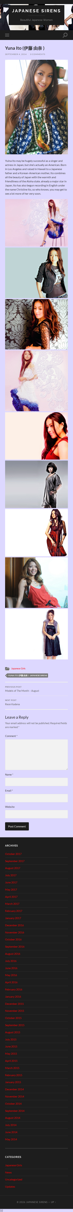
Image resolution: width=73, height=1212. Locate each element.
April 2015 (11, 1060)
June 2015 (11, 1046)
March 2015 (12, 1067)
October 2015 (13, 1017)
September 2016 (14, 946)
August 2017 (12, 868)
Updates (10, 1186)
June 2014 (11, 1132)
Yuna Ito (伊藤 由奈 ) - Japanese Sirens (27, 675)
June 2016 (11, 968)
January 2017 (13, 918)
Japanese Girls (18, 668)
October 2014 (13, 1103)
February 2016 (13, 989)
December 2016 (14, 925)
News (8, 1172)
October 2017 (13, 853)
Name (9, 774)
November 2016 (14, 932)
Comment (11, 735)
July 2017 (10, 875)
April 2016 (11, 982)
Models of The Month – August (22, 689)
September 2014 (14, 1110)
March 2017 (12, 903)
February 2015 (13, 1075)
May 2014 (11, 1139)
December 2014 (14, 1089)
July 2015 (10, 1039)
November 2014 (14, 1096)
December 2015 (14, 1003)
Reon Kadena (12, 702)
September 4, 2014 (16, 54)
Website (10, 806)
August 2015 (12, 1032)
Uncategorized (13, 1179)
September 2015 (14, 1025)
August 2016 (12, 953)
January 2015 (13, 1082)
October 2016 (13, 939)
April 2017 (11, 896)
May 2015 (11, 1053)
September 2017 (14, 861)
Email (9, 790)
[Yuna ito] (36, 153)
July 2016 (10, 960)
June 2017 (11, 882)
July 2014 (10, 1124)
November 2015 (14, 1010)
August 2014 (12, 1117)
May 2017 (11, 889)
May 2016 (11, 975)
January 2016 (13, 996)
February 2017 (13, 910)
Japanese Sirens (36, 10)
